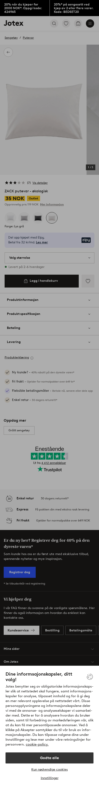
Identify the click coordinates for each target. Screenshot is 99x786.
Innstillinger (49, 778)
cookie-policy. (37, 744)
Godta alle (49, 758)
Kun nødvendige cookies (49, 770)
